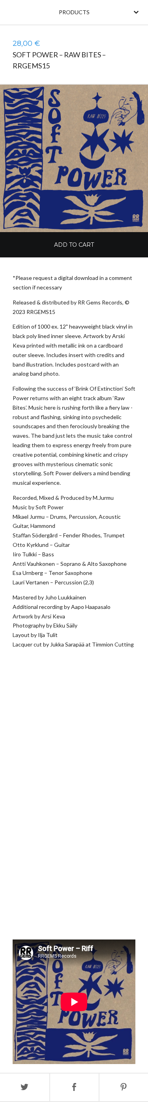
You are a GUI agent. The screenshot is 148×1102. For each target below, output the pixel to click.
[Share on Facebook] (74, 1087)
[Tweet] (24, 1087)
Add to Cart (74, 244)
